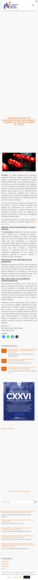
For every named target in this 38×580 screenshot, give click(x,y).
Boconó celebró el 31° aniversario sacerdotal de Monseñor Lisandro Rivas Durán (21, 368)
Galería (3, 568)
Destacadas (4, 566)
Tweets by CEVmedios (7, 428)
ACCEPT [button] (27, 577)
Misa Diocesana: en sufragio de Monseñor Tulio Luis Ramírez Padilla (21, 360)
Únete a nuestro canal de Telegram (19, 491)
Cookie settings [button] (17, 577)
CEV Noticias (5, 561)
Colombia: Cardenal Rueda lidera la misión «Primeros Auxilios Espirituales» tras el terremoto (17, 536)
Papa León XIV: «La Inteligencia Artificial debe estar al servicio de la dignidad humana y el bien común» (22, 351)
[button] (37, 2)
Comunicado (5, 564)
